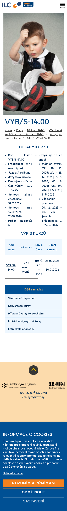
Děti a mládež (33, 289)
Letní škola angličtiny (21, 329)
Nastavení (33, 501)
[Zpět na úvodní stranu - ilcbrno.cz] (18, 5)
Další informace (13, 473)
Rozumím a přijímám (33, 483)
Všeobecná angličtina (21, 298)
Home (8, 130)
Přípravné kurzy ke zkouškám (26, 313)
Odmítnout (33, 492)
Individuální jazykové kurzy (25, 321)
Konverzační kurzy (19, 305)
